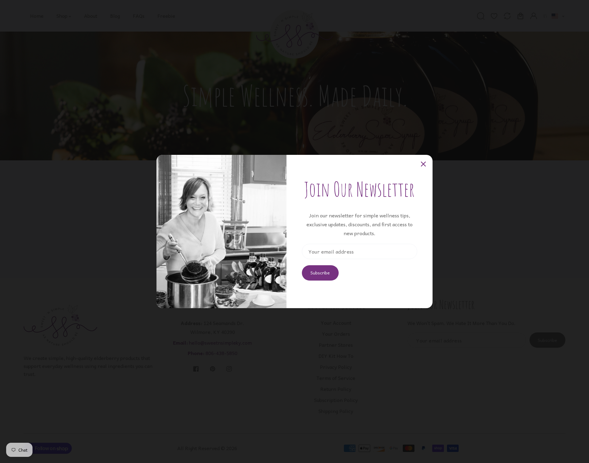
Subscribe (320, 272)
